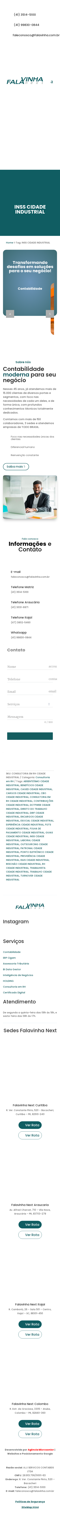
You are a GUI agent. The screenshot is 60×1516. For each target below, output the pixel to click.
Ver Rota (32, 1125)
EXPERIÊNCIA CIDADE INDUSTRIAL (25, 824)
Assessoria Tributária (16, 963)
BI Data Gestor (12, 969)
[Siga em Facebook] (44, 46)
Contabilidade (11, 952)
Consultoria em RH (14, 986)
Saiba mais (15, 467)
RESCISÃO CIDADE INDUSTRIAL (23, 864)
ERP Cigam (9, 957)
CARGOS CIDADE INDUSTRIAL (23, 793)
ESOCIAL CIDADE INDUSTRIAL (37, 820)
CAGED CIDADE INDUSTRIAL (36, 789)
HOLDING (8, 981)
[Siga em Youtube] (38, 46)
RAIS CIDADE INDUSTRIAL (34, 860)
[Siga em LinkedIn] (51, 46)
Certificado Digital (14, 992)
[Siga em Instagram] (31, 46)
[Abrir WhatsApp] (8, 1508)
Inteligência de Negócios (18, 975)
